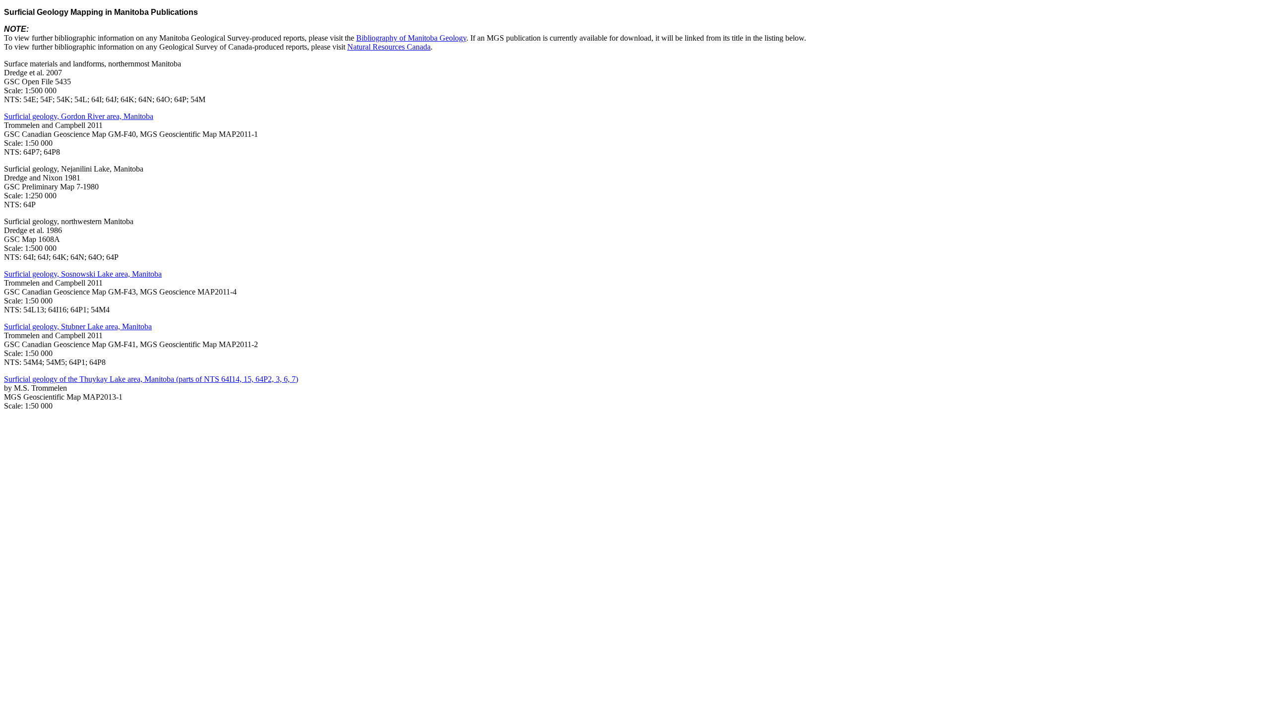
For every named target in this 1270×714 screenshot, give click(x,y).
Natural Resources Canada (389, 47)
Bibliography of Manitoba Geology (411, 38)
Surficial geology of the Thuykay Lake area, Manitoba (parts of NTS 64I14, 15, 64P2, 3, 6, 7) (151, 379)
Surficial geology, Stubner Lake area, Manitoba (78, 326)
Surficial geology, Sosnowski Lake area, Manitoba (83, 274)
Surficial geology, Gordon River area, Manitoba (78, 116)
